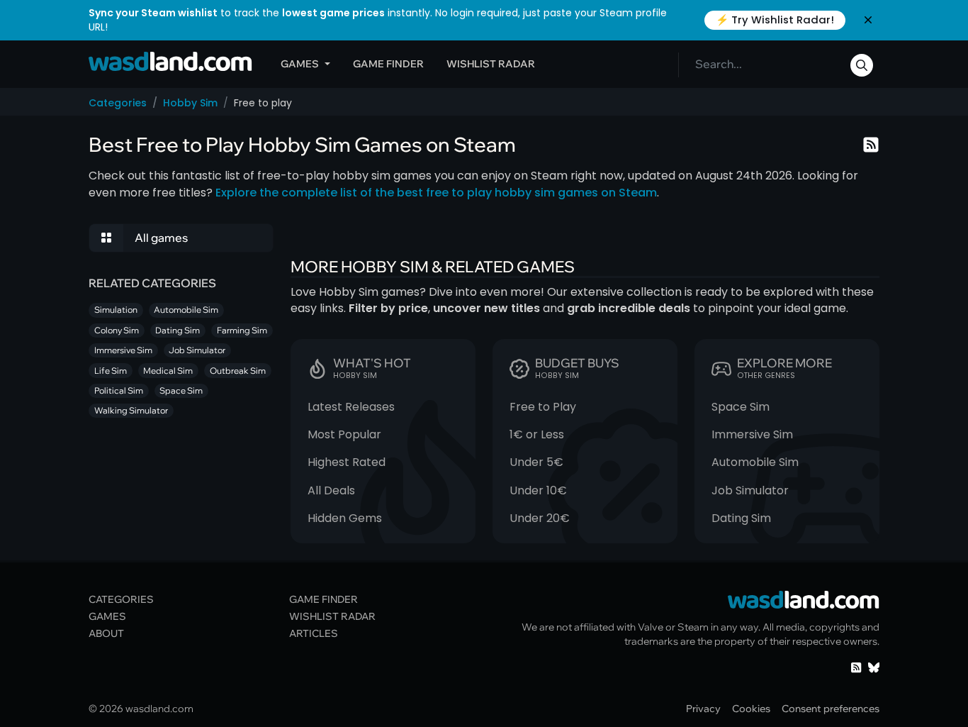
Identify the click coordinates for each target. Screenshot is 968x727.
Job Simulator (750, 490)
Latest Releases (351, 407)
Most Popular (344, 434)
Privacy (703, 708)
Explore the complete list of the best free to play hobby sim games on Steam (436, 192)
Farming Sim (242, 330)
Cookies (751, 708)
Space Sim (740, 407)
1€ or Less (537, 434)
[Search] (862, 65)
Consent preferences (830, 708)
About (106, 633)
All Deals (331, 490)
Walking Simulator (131, 410)
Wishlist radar (490, 63)
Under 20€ (540, 518)
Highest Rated (346, 462)
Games (300, 63)
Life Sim (110, 370)
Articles (313, 633)
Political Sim (118, 390)
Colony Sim (116, 330)
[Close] (868, 20)
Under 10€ (538, 490)
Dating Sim (741, 518)
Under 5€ (536, 462)
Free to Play (543, 407)
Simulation (115, 309)
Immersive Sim (752, 434)
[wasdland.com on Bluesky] (873, 666)
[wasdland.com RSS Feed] (856, 666)
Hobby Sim (190, 103)
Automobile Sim (755, 462)
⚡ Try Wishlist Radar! (775, 19)
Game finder (388, 63)
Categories (118, 103)
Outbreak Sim (238, 370)
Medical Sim (168, 370)
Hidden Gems (345, 518)
